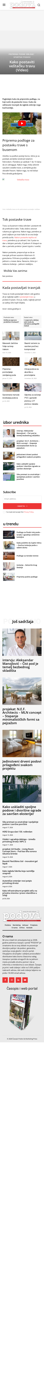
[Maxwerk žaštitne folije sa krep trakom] (11, 336)
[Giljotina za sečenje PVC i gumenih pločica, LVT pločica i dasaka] (33, 387)
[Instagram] (11, 980)
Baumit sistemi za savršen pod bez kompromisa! (32, 346)
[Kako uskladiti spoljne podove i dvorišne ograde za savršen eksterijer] (9, 466)
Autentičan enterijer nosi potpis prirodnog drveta (17, 881)
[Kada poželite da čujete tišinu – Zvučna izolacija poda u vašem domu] (9, 545)
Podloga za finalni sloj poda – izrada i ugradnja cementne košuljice (29, 534)
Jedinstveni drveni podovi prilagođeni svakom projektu (29, 455)
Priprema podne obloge (21, 54)
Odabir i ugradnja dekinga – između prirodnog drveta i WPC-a (18, 840)
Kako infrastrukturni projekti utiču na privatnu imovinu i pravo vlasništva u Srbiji (19, 893)
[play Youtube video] (22, 123)
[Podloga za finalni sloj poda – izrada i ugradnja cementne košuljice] (9, 535)
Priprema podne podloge (27, 577)
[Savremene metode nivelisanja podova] (11, 387)
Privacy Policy (29, 512)
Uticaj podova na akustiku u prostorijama (31, 372)
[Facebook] (5, 980)
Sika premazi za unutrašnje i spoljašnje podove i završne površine (28, 476)
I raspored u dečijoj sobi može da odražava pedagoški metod (31, 323)
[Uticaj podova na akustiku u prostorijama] (33, 361)
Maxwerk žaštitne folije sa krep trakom (10, 346)
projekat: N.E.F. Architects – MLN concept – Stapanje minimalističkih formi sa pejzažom (28, 444)
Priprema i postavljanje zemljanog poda (9, 372)
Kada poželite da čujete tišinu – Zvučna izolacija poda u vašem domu (29, 545)
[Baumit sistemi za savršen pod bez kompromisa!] (33, 336)
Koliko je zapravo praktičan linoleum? (11, 321)
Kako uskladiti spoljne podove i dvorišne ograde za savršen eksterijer (28, 466)
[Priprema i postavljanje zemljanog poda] (11, 361)
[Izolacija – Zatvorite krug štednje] (9, 566)
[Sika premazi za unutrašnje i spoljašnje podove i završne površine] (9, 477)
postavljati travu (27, 297)
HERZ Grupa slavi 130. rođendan (17, 831)
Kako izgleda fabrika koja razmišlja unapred (18, 872)
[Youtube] (25, 980)
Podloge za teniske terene (27, 556)
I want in (21, 506)
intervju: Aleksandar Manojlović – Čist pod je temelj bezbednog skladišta (28, 433)
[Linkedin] (18, 980)
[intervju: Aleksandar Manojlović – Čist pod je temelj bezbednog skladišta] (9, 433)
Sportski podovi (22, 57)
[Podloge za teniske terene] (9, 556)
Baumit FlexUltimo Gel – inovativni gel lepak (20, 862)
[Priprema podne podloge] (9, 577)
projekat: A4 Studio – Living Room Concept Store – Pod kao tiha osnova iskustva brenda (19, 851)
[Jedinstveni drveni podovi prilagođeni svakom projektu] (9, 456)
